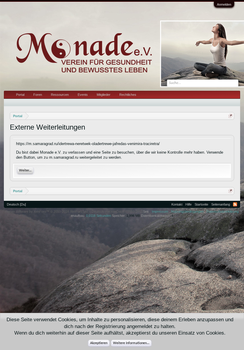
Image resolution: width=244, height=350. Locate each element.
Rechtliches (127, 94)
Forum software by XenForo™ (47, 211)
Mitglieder (103, 94)
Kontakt (176, 204)
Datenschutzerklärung (223, 211)
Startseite (201, 204)
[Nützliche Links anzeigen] (230, 116)
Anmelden (224, 4)
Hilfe (188, 204)
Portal (20, 94)
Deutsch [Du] (16, 204)
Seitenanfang (220, 204)
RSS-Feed (235, 204)
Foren (37, 94)
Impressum (160, 211)
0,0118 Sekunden (98, 215)
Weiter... (25, 170)
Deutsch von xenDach (117, 211)
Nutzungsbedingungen (187, 211)
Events (83, 94)
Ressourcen (60, 94)
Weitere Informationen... (131, 343)
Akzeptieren (98, 343)
